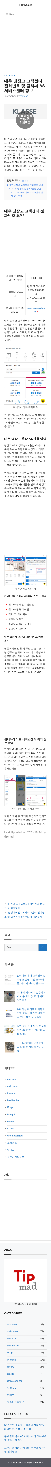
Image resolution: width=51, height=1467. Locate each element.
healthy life (13, 1100)
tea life (10, 1128)
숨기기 (25, 180)
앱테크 (10, 1149)
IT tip (10, 1107)
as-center (10, 75)
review (10, 1121)
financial (11, 1093)
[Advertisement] (25, 47)
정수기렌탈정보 (15, 1157)
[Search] (43, 947)
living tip (11, 1114)
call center (12, 1086)
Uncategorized (15, 1135)
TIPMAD (25, 5)
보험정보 (12, 1142)
